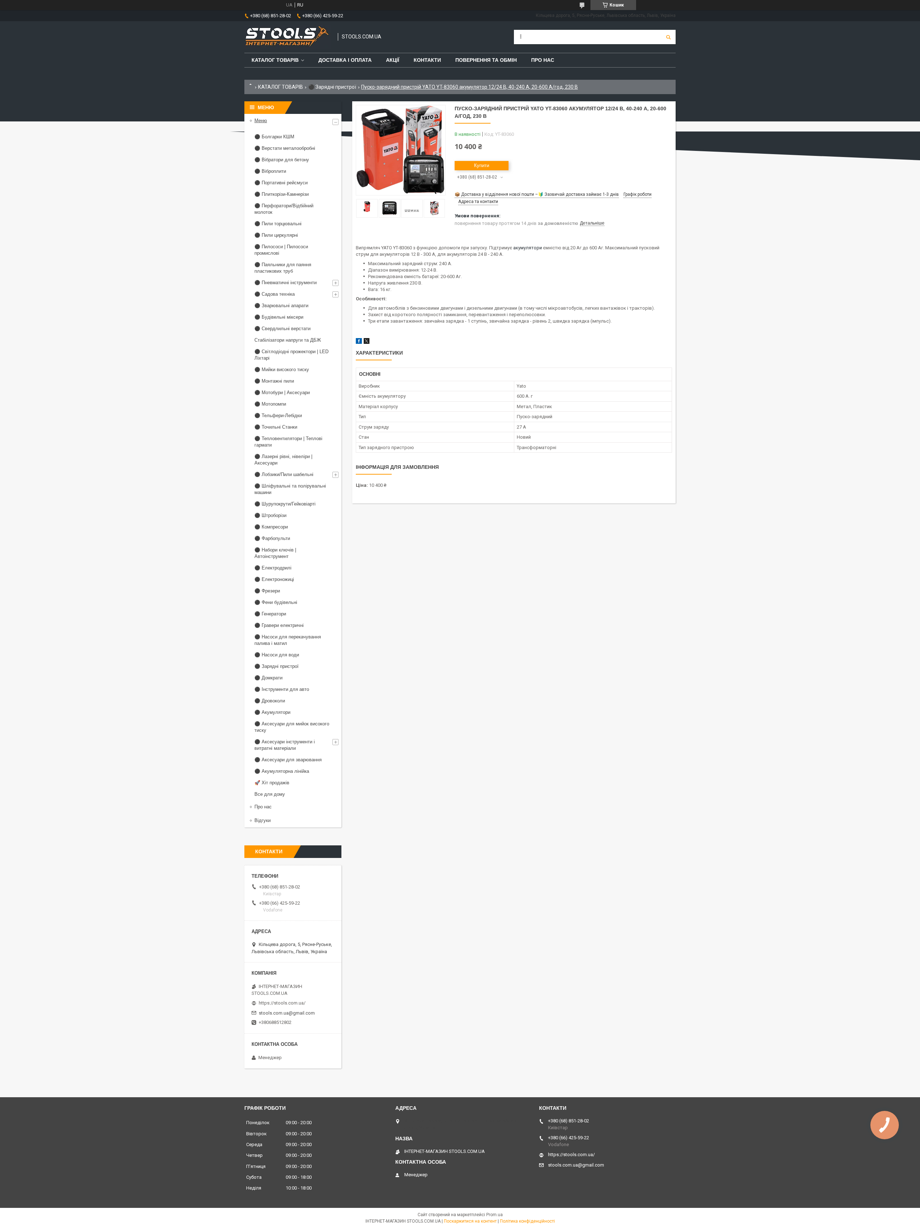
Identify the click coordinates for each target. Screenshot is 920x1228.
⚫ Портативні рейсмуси (281, 182)
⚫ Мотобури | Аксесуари (282, 392)
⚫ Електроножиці (274, 579)
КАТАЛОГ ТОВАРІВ (280, 87)
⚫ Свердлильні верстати (282, 328)
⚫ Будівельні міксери (278, 317)
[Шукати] (668, 37)
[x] (366, 342)
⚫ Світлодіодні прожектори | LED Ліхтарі (291, 355)
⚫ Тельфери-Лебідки (278, 415)
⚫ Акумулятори (272, 712)
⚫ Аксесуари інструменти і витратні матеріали (284, 745)
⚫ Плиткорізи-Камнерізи (281, 194)
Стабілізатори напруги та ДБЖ (287, 340)
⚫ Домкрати (268, 677)
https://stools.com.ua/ (282, 1003)
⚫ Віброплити (270, 171)
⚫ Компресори (271, 527)
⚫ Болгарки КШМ (274, 136)
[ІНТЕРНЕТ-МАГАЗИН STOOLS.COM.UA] (287, 37)
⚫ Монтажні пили (274, 381)
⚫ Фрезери (267, 591)
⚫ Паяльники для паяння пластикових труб (282, 268)
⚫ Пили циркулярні (276, 235)
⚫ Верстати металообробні (284, 148)
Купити (481, 165)
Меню (260, 120)
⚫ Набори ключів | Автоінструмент (275, 553)
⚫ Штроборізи (270, 515)
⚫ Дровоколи (269, 700)
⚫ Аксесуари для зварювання (288, 759)
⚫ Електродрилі (272, 568)
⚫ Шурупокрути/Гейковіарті (285, 504)
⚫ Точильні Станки (275, 427)
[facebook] (359, 342)
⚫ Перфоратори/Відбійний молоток (283, 209)
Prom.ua (494, 1214)
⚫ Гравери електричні (279, 625)
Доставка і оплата (345, 60)
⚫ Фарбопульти (272, 538)
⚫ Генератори (270, 614)
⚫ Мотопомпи (270, 404)
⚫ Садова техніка (274, 294)
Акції (392, 60)
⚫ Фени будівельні (275, 602)
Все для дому (269, 794)
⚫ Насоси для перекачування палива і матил (287, 640)
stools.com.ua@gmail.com (287, 1013)
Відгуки (262, 820)
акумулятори (527, 247)
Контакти (427, 60)
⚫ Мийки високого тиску (281, 369)
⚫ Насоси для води (276, 654)
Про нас (542, 60)
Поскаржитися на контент (470, 1221)
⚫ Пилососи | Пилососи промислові (281, 250)
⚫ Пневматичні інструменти (285, 282)
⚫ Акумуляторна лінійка (281, 771)
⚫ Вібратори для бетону (281, 159)
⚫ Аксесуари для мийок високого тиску (291, 727)
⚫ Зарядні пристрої (332, 87)
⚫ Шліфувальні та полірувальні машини (290, 489)
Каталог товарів (275, 60)
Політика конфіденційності (527, 1221)
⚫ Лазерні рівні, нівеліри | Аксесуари (283, 460)
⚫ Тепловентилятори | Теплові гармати (288, 442)
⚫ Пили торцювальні (278, 223)
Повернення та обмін (486, 60)
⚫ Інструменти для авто (281, 689)
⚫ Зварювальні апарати (281, 305)
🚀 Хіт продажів (271, 782)
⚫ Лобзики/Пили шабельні (283, 474)
